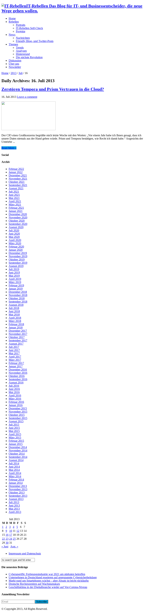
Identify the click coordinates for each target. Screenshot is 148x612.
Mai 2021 (14, 198)
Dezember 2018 (18, 291)
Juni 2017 (14, 350)
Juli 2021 (14, 191)
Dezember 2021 (18, 175)
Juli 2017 (14, 346)
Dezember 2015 (18, 408)
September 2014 (18, 456)
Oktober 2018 (17, 298)
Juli (21, 73)
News (12, 34)
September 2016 (18, 379)
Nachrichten (23, 37)
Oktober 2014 (17, 453)
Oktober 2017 (17, 337)
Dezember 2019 (18, 253)
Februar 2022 (16, 168)
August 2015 (16, 421)
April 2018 (15, 317)
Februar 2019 (16, 285)
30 (7, 542)
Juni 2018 (14, 311)
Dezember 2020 (18, 214)
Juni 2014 (14, 466)
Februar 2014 (16, 479)
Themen (13, 44)
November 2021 (18, 178)
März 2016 (15, 398)
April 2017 (15, 356)
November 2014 (18, 450)
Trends (20, 47)
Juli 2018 (14, 308)
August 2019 (16, 266)
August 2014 (16, 460)
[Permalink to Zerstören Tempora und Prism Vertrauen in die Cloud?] (28, 129)
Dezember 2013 (18, 486)
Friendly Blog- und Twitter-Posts (34, 41)
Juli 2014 (14, 463)
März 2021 (15, 204)
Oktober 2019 (17, 259)
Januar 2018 (16, 327)
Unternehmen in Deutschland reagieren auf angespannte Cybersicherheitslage (53, 577)
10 (10, 530)
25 (14, 538)
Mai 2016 (14, 392)
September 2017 (18, 340)
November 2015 (18, 411)
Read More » (8, 147)
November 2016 (18, 372)
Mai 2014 (14, 469)
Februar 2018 (16, 324)
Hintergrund (23, 54)
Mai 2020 (14, 236)
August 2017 (16, 343)
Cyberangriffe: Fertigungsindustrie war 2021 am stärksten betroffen (47, 574)
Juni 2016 (14, 389)
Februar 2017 (16, 363)
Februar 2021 (16, 207)
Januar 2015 (16, 444)
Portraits (20, 24)
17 (10, 534)
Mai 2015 (14, 431)
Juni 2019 (14, 272)
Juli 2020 (14, 230)
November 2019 (18, 256)
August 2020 (16, 227)
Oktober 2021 (17, 181)
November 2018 (18, 295)
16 (7, 534)
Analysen (21, 50)
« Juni (4, 546)
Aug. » (14, 546)
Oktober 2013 (17, 492)
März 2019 (15, 282)
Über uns (14, 63)
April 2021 (15, 201)
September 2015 (18, 418)
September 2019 (18, 262)
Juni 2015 (14, 427)
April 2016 (15, 395)
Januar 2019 (16, 288)
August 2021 (16, 188)
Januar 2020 (16, 249)
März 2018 (15, 321)
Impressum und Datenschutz (25, 553)
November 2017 (18, 333)
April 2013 (15, 511)
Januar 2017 (16, 366)
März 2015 (15, 437)
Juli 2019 (14, 269)
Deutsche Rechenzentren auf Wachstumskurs (34, 583)
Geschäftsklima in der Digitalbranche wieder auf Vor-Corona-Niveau (48, 587)
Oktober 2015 (17, 414)
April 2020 (15, 240)
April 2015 (15, 434)
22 (3, 538)
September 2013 (18, 495)
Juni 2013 (14, 505)
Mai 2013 (14, 508)
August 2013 (16, 499)
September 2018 (18, 301)
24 (10, 538)
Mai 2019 (14, 275)
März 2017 (15, 359)
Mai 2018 (14, 314)
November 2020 (18, 217)
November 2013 (18, 489)
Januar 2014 (16, 482)
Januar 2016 (16, 405)
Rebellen (14, 21)
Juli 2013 (14, 502)
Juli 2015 (14, 424)
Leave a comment (27, 96)
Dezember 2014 (18, 447)
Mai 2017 (14, 353)
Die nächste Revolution (29, 57)
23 (7, 538)
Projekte (20, 31)
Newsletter (15, 66)
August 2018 (16, 304)
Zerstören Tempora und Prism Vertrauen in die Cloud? (52, 89)
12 (17, 530)
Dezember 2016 (18, 369)
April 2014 (15, 473)
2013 (13, 73)
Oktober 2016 (17, 376)
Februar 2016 (16, 401)
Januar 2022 (16, 172)
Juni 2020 (14, 233)
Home (12, 18)
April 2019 (15, 278)
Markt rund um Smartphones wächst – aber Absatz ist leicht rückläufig (49, 580)
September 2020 (18, 223)
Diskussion (15, 60)
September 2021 (18, 185)
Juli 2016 (14, 385)
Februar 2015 (16, 440)
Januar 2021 (16, 211)
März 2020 (15, 243)
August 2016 (16, 382)
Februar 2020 (16, 246)
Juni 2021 (14, 194)
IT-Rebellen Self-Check (29, 28)
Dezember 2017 (18, 330)
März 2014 (15, 476)
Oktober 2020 (17, 220)
